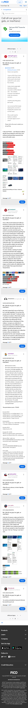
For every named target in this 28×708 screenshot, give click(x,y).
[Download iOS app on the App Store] (5, 648)
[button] (23, 56)
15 (8, 494)
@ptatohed (8, 68)
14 (8, 463)
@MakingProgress (12, 70)
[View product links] (25, 630)
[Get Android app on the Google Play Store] (17, 648)
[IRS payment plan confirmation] (20, 48)
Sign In (24, 5)
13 (8, 342)
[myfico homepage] (5, 1)
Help (21, 5)
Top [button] (2, 622)
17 (8, 605)
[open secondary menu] (26, 2)
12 (8, 287)
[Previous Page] (10, 51)
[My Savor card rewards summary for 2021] (17, 48)
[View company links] (25, 639)
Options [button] (26, 9)
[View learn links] (25, 634)
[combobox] (14, 13)
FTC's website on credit (17, 703)
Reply (22, 202)
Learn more (22, 687)
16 (8, 577)
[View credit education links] (25, 665)
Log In (19, 2)
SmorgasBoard (7, 9)
